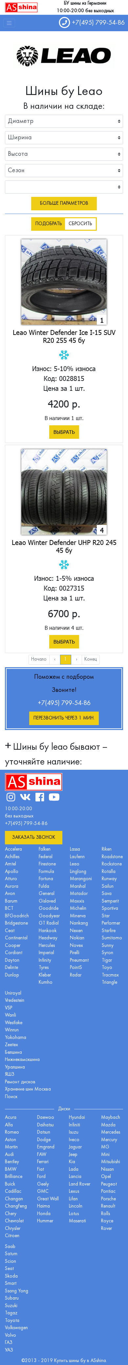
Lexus (74, 1191)
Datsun (43, 1132)
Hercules (47, 945)
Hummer (45, 1221)
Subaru (12, 1298)
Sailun (108, 886)
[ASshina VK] (25, 798)
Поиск (11, 1096)
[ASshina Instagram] (11, 798)
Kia (72, 1162)
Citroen (12, 1236)
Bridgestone (16, 923)
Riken (107, 849)
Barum (11, 901)
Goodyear (49, 916)
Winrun (12, 1030)
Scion (10, 1261)
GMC (43, 1191)
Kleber (45, 975)
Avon (10, 893)
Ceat (9, 931)
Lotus (74, 1214)
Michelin (78, 908)
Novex (76, 945)
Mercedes (110, 1132)
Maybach (110, 1117)
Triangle (109, 982)
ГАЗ (8, 1342)
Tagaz (11, 1313)
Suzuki (11, 1306)
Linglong (78, 871)
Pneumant (79, 960)
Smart (10, 1283)
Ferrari (43, 1162)
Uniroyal (13, 993)
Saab (10, 1246)
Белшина (13, 1052)
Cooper (12, 945)
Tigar (107, 960)
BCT (9, 908)
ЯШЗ (9, 1074)
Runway (109, 879)
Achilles (12, 857)
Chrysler (12, 1228)
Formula (46, 871)
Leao (74, 864)
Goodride (48, 908)
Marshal (78, 886)
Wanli (10, 1015)
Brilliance (13, 1176)
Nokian (77, 938)
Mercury (109, 1140)
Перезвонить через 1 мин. (64, 718)
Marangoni (81, 879)
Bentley (12, 1162)
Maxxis (77, 901)
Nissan (107, 1169)
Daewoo (45, 1117)
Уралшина (15, 1067)
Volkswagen (16, 1328)
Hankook (47, 931)
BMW (10, 1169)
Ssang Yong (16, 1291)
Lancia (75, 1176)
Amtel (10, 864)
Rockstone (112, 864)
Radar (75, 975)
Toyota (12, 1320)
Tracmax (110, 975)
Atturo (11, 879)
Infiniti (74, 1125)
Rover (106, 1228)
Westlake (13, 1023)
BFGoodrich (17, 916)
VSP (8, 1008)
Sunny (108, 945)
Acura (10, 1117)
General (46, 893)
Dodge (44, 1140)
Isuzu (73, 1132)
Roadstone (112, 857)
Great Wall (48, 1199)
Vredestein (14, 1000)
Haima (43, 1206)
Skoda (11, 1276)
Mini (105, 1154)
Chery (10, 1214)
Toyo (107, 967)
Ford (41, 1176)
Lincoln (75, 1206)
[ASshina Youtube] (54, 798)
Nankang (79, 923)
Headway (48, 938)
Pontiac (108, 1191)
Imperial (46, 953)
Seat (9, 1268)
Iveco (74, 1140)
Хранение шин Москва (28, 1089)
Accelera (13, 849)
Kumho (46, 982)
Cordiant (13, 953)
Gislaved (47, 901)
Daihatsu (45, 1125)
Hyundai (77, 1117)
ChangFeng (16, 1206)
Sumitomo (112, 938)
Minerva (78, 916)
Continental (16, 938)
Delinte (11, 967)
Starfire (109, 931)
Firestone (47, 864)
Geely (43, 1184)
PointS (76, 967)
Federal (46, 857)
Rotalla (109, 871)
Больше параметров (64, 203)
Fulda (44, 886)
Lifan (73, 1199)
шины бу (78, 1360)
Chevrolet (14, 1221)
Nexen (76, 931)
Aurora (11, 886)
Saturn (11, 1254)
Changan (14, 1199)
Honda (44, 1214)
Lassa (75, 849)
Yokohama (15, 1037)
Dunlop (12, 975)
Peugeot (109, 1184)
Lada (73, 1169)
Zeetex (11, 1045)
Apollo (11, 871)
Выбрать (64, 432)
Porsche (108, 1199)
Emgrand (45, 1147)
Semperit (110, 901)
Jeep (73, 1154)
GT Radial (49, 923)
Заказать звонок (33, 837)
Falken (45, 849)
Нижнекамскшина (22, 1059)
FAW (41, 1154)
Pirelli (74, 953)
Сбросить (80, 224)
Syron (107, 953)
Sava (107, 893)
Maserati (77, 1221)
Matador (79, 893)
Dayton (12, 960)
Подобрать (48, 224)
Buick (10, 1184)
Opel (106, 1176)
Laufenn (77, 857)
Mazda (108, 1125)
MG (105, 1147)
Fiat (40, 1169)
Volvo (10, 1335)
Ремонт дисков (20, 1082)
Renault (108, 1206)
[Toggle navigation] (9, 23)
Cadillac (13, 1191)
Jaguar (75, 1147)
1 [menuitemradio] (65, 659)
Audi (9, 1154)
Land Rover (79, 1184)
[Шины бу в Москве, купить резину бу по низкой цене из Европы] (21, 7)
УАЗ (9, 1350)
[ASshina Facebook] (39, 798)
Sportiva (110, 908)
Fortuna (46, 879)
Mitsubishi (110, 1162)
